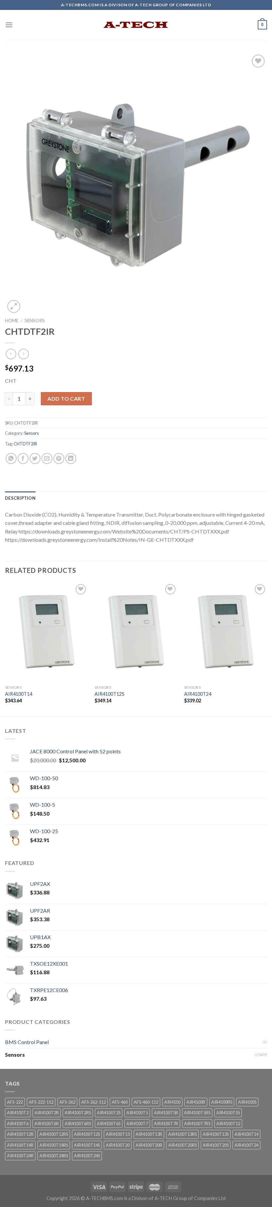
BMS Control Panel (27, 1042)
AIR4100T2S (108, 1112)
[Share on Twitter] (35, 458)
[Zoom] (13, 306)
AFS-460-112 (146, 1102)
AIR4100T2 (18, 1112)
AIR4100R (195, 1102)
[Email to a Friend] (46, 458)
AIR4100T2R (46, 1112)
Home (11, 320)
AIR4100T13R (149, 1134)
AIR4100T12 (228, 1123)
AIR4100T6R (46, 1123)
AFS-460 (120, 1102)
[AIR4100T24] (225, 632)
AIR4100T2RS (78, 1112)
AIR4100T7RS (197, 1123)
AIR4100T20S (216, 1145)
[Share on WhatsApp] (11, 458)
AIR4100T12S (109, 694)
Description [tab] (20, 498)
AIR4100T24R (20, 1155)
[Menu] (9, 25)
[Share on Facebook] (23, 458)
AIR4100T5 (137, 1112)
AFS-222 (15, 1102)
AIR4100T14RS (53, 1145)
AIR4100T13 (118, 1134)
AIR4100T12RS (53, 1134)
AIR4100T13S (216, 1134)
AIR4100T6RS (78, 1123)
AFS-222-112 (41, 1102)
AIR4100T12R (20, 1134)
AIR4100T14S (87, 1145)
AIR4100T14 (18, 694)
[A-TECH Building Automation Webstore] (136, 24)
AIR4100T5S (228, 1112)
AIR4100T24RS (53, 1155)
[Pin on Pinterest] (58, 458)
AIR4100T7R (166, 1123)
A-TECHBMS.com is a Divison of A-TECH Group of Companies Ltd (156, 1198)
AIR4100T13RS (182, 1134)
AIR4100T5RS (197, 1112)
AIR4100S (247, 1102)
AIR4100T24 (197, 694)
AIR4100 (172, 1102)
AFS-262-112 (93, 1102)
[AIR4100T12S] (136, 632)
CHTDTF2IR (25, 443)
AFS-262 (67, 1102)
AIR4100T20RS (182, 1145)
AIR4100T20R (149, 1145)
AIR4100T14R (20, 1145)
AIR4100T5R (166, 1112)
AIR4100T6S (108, 1123)
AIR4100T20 (118, 1145)
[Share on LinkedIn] (70, 458)
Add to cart (66, 398)
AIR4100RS (221, 1102)
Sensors (35, 320)
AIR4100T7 (137, 1123)
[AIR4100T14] (46, 632)
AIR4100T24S (87, 1155)
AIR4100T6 (18, 1123)
